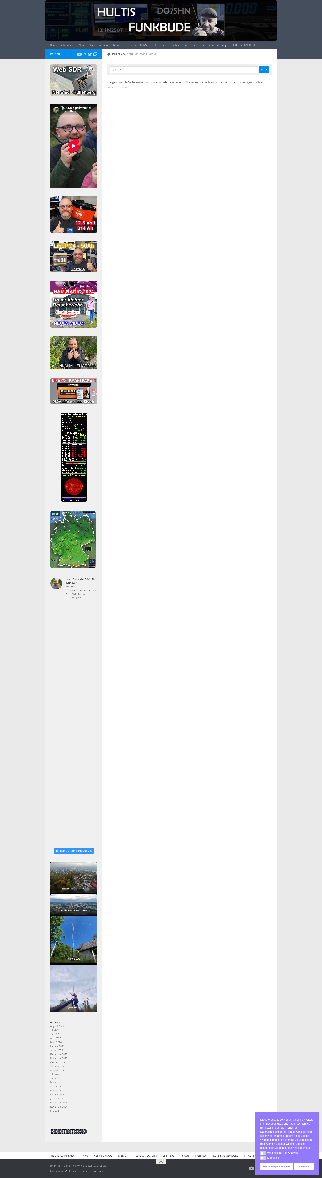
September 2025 (59, 1066)
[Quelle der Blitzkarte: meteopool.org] (73, 567)
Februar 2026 (57, 1046)
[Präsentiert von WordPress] (66, 1171)
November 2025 (58, 1058)
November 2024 (58, 1106)
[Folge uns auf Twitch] (95, 54)
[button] (263, 1153)
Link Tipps (160, 45)
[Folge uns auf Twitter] (90, 54)
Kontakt (175, 45)
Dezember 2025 (58, 1054)
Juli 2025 (54, 1074)
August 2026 (57, 1026)
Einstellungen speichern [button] (277, 1166)
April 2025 (55, 1086)
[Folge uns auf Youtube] (79, 54)
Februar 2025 (57, 1094)
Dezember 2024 (58, 1102)
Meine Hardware (99, 45)
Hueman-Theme (95, 1171)
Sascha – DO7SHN (139, 45)
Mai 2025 (55, 1082)
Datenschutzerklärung (214, 45)
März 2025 (56, 1090)
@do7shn (70, 586)
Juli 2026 (54, 1030)
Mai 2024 (55, 1110)
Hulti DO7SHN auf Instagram (76, 850)
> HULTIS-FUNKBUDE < (244, 45)
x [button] (316, 1114)
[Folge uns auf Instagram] (85, 54)
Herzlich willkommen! (62, 45)
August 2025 (57, 1070)
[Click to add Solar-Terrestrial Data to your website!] (74, 500)
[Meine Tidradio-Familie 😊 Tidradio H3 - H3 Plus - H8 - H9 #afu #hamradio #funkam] (73, 772)
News (82, 45)
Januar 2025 (56, 1098)
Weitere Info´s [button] (301, 1147)
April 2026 (55, 1038)
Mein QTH (118, 45)
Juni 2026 (55, 1034)
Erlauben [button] (304, 1166)
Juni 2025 (55, 1078)
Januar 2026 (56, 1050)
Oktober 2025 (57, 1062)
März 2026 (56, 1042)
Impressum (191, 45)
